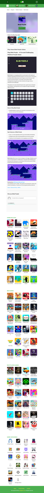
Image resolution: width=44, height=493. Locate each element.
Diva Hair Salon (34, 396)
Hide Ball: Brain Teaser (34, 429)
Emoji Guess (33, 333)
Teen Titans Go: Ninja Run (26, 251)
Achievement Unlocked (25, 228)
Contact (28, 488)
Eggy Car (10, 385)
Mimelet (12, 44)
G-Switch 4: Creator (33, 251)
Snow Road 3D (34, 385)
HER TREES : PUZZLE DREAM (34, 375)
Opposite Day (33, 261)
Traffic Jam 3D (26, 407)
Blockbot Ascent (18, 283)
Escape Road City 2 (18, 397)
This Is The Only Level (10, 251)
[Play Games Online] (22, 2)
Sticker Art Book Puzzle (26, 346)
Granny (33, 418)
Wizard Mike (18, 356)
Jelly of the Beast (26, 262)
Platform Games (19, 9)
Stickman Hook (10, 418)
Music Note (26, 238)
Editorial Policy (14, 187)
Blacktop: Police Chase (26, 375)
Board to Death (10, 374)
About (9, 187)
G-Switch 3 (18, 272)
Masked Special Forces (34, 312)
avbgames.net (22, 490)
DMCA (19, 187)
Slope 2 (25, 385)
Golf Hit (18, 418)
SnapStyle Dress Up (18, 386)
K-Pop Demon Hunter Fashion (10, 357)
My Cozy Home (26, 418)
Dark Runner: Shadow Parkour (33, 228)
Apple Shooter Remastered (10, 323)
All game (12, 9)
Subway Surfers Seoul (18, 408)
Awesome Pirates (10, 301)
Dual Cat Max (22, 44)
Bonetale (26, 333)
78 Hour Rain (33, 356)
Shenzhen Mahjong (34, 408)
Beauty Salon (26, 428)
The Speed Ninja (18, 238)
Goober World (33, 283)
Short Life (10, 261)
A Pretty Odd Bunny (32, 44)
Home (8, 9)
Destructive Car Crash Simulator (33, 323)
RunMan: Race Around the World (10, 239)
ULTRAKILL (33, 345)
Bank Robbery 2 (26, 311)
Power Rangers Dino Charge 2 (18, 301)
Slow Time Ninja (18, 322)
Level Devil (18, 428)
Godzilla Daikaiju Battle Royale (10, 408)
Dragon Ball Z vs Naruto (10, 397)
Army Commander (33, 301)
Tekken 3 (26, 396)
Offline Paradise (18, 227)
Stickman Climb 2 (10, 334)
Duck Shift (26, 272)
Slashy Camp (25, 322)
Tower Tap (10, 345)
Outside (25, 300)
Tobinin (25, 283)
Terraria (33, 272)
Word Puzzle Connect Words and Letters (18, 334)
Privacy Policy (21, 488)
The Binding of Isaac (18, 375)
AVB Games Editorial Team (19, 182)
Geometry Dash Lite (10, 273)
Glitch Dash (10, 227)
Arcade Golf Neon (18, 312)
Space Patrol (33, 238)
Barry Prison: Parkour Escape (18, 251)
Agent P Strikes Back (10, 312)
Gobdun (18, 345)
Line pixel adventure (18, 262)
